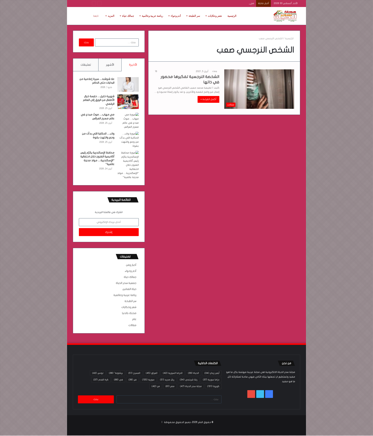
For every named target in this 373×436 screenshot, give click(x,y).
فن (132, 379)
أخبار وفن (131, 265)
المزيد (111, 15)
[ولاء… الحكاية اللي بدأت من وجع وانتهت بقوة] (128, 140)
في (118, 379)
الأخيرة (133, 64)
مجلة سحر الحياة (191, 386)
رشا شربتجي (188, 379)
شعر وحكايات (215, 15)
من (156, 386)
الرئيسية (231, 15)
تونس (97, 373)
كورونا (213, 386)
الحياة (193, 373)
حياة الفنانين (129, 289)
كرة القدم (100, 379)
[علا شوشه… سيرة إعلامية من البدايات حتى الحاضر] (128, 84)
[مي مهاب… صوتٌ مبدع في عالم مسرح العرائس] (128, 121)
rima (214, 71)
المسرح (134, 373)
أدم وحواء (176, 15)
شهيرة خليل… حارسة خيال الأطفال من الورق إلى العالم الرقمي (98, 100)
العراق (151, 373)
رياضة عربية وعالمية (152, 15)
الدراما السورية (172, 373)
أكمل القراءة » (208, 99)
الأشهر (110, 64)
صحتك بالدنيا (129, 313)
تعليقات (86, 64)
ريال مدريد (167, 379)
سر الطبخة (194, 15)
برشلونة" (116, 373)
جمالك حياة (128, 15)
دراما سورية (211, 379)
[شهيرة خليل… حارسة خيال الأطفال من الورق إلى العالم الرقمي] (128, 101)
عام (134, 319)
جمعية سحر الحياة (126, 283)
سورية (148, 379)
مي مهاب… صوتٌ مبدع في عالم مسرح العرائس (228, 3)
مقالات (132, 325)
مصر (169, 386)
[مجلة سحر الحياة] (285, 16)
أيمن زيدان (211, 373)
